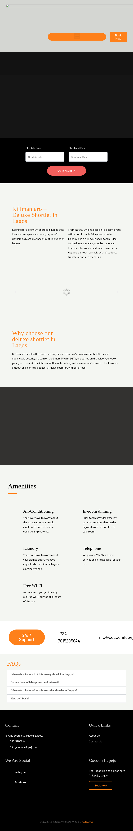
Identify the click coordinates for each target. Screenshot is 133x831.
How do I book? (20, 698)
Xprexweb (87, 821)
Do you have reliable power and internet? (35, 682)
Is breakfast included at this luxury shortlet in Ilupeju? (42, 674)
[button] (77, 36)
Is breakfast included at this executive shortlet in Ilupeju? (44, 690)
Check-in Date (33, 148)
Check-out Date (77, 148)
